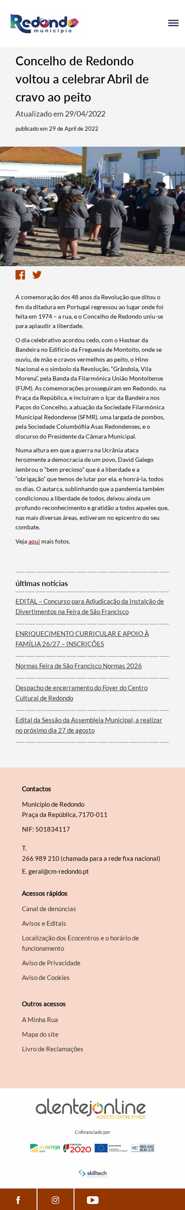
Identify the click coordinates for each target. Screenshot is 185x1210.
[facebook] (18, 1199)
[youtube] (93, 1199)
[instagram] (55, 1199)
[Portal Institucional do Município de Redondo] (49, 24)
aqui (34, 541)
